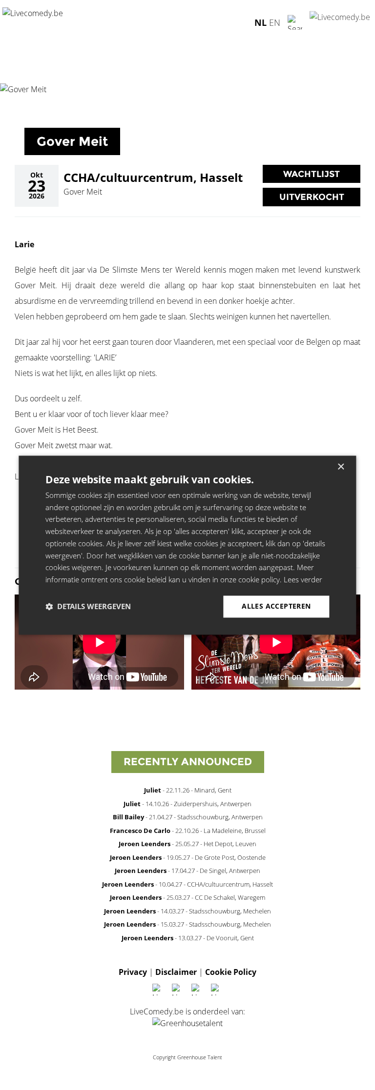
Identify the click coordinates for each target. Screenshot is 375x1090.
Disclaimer (176, 972)
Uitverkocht (311, 197)
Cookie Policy (230, 972)
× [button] (340, 467)
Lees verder (303, 580)
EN (274, 22)
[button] (88, 606)
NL (260, 22)
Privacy (133, 972)
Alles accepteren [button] (276, 606)
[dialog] (187, 545)
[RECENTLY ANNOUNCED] (187, 775)
